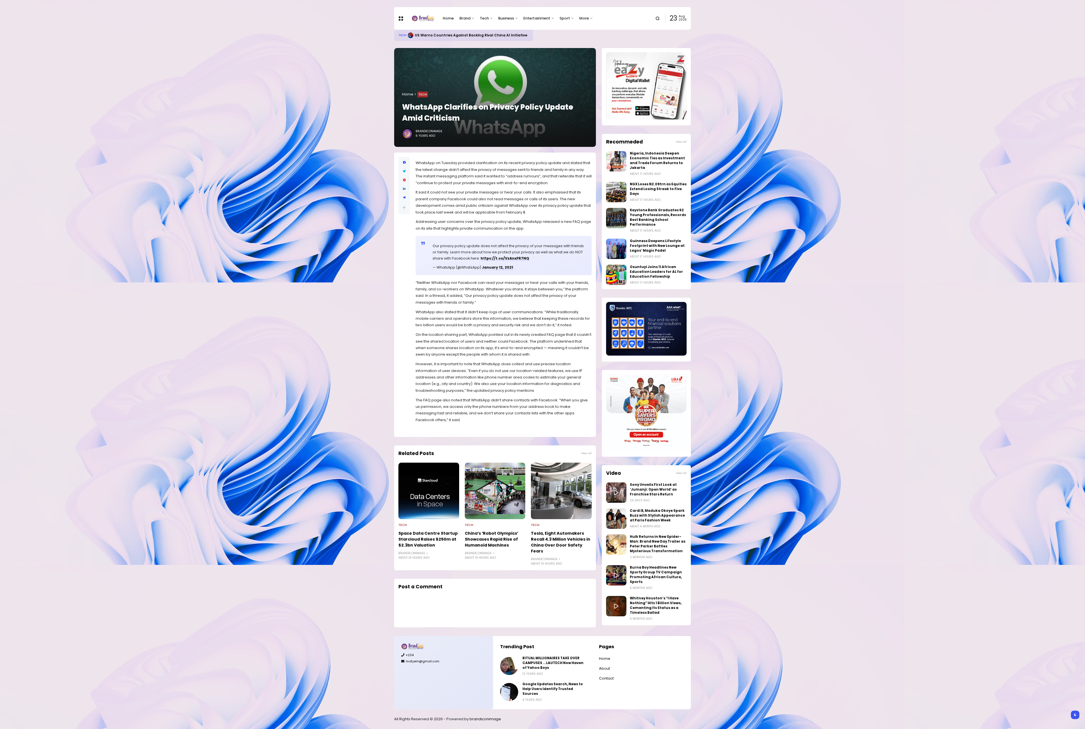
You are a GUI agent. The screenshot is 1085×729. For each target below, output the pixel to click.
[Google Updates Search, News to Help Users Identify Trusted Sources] (509, 692)
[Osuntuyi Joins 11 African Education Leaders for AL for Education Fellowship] (616, 275)
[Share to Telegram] (404, 197)
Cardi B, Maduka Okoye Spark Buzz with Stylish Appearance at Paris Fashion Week (657, 515)
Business (506, 18)
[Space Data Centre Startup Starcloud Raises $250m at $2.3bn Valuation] (428, 491)
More (584, 18)
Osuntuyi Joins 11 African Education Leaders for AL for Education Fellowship (656, 272)
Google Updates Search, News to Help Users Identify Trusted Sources (552, 689)
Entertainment (536, 18)
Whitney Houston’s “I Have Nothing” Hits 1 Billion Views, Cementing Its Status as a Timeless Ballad (656, 605)
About (604, 668)
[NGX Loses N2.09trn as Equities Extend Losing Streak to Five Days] (616, 192)
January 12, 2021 (497, 267)
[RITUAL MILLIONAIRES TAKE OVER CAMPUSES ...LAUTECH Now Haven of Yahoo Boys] (509, 666)
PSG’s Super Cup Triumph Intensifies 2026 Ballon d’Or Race (472, 35)
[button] (404, 207)
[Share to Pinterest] (404, 180)
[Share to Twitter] (404, 171)
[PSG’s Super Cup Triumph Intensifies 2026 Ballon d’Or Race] (413, 35)
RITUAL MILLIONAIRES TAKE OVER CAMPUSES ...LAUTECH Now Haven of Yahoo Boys (552, 663)
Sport (564, 18)
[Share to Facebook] (404, 162)
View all (586, 453)
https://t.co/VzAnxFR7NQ (505, 258)
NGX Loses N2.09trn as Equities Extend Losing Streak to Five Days (658, 189)
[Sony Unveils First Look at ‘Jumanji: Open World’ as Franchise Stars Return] (616, 492)
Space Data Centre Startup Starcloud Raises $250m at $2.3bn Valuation (428, 539)
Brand (464, 18)
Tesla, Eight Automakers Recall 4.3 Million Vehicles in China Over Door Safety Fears (560, 542)
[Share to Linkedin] (404, 188)
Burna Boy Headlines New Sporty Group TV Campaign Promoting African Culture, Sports (656, 574)
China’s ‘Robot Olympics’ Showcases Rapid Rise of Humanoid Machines (491, 539)
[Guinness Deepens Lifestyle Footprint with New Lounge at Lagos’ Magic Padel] (616, 249)
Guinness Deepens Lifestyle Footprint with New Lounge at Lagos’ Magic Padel (657, 246)
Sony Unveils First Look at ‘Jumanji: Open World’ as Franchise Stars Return (653, 489)
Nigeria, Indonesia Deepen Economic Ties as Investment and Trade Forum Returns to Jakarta (657, 160)
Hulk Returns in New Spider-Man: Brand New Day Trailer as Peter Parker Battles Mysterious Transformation (657, 543)
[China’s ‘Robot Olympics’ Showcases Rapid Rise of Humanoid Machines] (495, 491)
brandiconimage (485, 719)
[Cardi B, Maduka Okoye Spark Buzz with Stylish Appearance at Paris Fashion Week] (616, 518)
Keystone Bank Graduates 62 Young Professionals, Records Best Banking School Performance (658, 217)
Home (448, 18)
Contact (606, 678)
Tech (484, 18)
